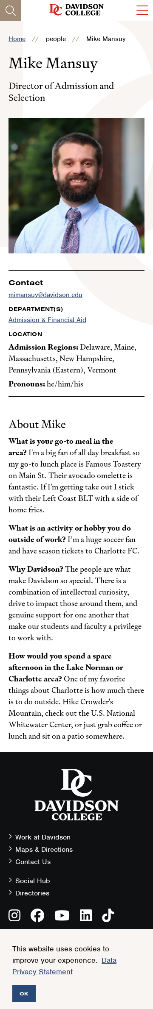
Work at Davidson (43, 837)
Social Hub (32, 880)
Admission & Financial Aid (47, 320)
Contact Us (33, 861)
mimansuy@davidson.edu (45, 295)
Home (17, 39)
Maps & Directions (44, 849)
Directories (32, 893)
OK (24, 993)
